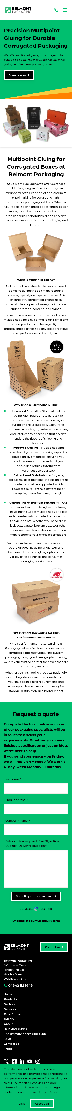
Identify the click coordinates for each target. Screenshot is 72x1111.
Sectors (9, 1004)
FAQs (7, 1038)
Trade (8, 1048)
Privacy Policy (48, 1092)
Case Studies (13, 1014)
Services (10, 1009)
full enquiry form (48, 920)
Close (22, 1103)
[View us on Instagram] (37, 1061)
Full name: (13, 779)
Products (10, 999)
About (8, 1024)
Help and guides (15, 1028)
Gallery (9, 1019)
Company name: (17, 820)
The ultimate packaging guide (25, 1033)
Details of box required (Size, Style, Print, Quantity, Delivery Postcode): (32, 843)
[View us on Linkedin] (22, 1061)
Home (8, 994)
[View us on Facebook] (14, 1061)
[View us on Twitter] (6, 1061)
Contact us (11, 1043)
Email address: (16, 800)
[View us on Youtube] (29, 1061)
